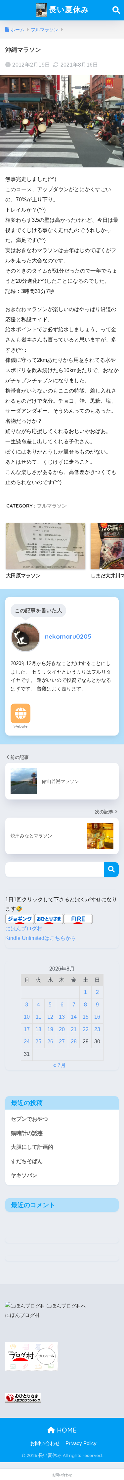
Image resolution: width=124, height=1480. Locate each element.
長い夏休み (68, 9)
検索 (111, 869)
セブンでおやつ (29, 1119)
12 (50, 1017)
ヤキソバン (24, 1175)
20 (62, 1029)
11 (38, 1017)
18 (38, 1029)
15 (86, 1017)
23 (97, 1029)
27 (62, 1041)
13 (62, 1017)
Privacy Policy (81, 1443)
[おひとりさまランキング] (23, 1397)
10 (27, 1017)
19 (50, 1029)
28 (74, 1041)
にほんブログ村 (23, 928)
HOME (66, 1430)
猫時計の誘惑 (27, 1133)
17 (27, 1029)
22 (86, 1029)
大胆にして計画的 (32, 1147)
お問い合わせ (45, 1443)
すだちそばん (27, 1161)
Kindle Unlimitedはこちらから (40, 938)
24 (27, 1041)
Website (20, 726)
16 (97, 1017)
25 (38, 1041)
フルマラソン (52, 506)
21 (74, 1029)
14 (74, 1017)
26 (50, 1041)
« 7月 (59, 1065)
